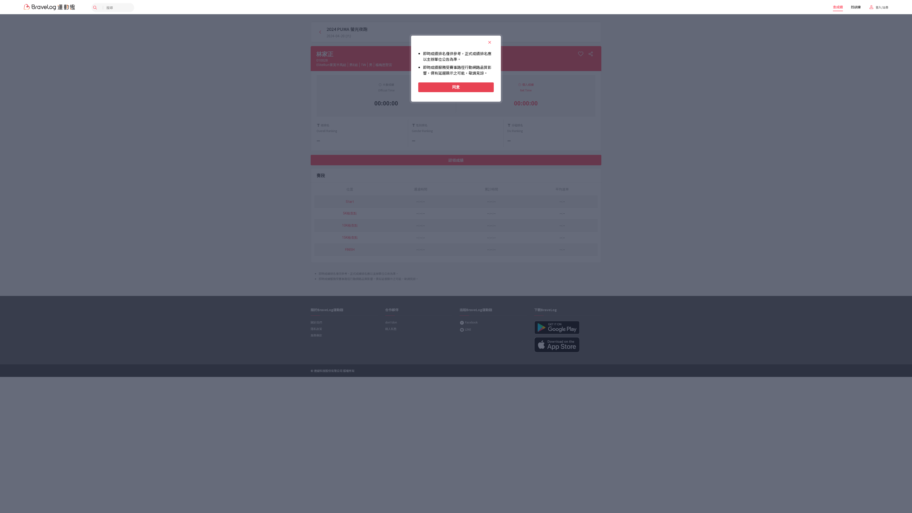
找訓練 (856, 7)
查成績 (838, 7)
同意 (456, 87)
